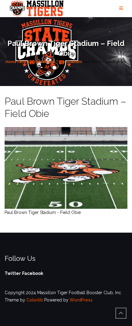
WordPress (81, 300)
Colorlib (34, 300)
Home (11, 62)
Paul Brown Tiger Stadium (58, 62)
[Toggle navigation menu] (121, 8)
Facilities (25, 62)
